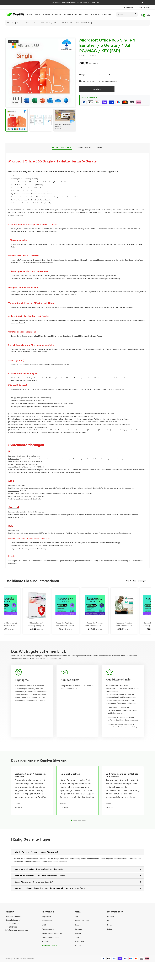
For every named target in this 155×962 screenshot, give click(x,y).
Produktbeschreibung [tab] (62, 148)
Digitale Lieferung (89, 81)
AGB (44, 925)
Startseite (10, 23)
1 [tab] (71, 820)
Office (28, 23)
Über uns (110, 916)
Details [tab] (100, 148)
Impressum (46, 916)
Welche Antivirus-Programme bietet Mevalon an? (36, 852)
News (109, 925)
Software (67, 14)
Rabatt (109, 929)
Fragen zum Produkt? (109, 81)
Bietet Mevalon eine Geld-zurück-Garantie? (34, 882)
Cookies (45, 942)
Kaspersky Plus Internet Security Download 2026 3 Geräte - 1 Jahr (136, 626)
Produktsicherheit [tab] (84, 148)
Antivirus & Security (43, 14)
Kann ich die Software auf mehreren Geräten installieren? (40, 875)
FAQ (108, 921)
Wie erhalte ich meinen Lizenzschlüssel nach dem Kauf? (39, 869)
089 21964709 (11, 927)
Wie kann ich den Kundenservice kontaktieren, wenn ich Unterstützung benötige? (50, 888)
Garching (129, 7)
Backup (58, 14)
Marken (78, 14)
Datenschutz (47, 921)
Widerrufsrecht (48, 929)
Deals (86, 14)
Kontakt (107, 14)
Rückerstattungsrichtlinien (52, 933)
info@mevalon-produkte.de (16, 930)
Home (29, 14)
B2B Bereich (96, 14)
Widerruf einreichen (51, 946)
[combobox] (127, 14)
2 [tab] (75, 820)
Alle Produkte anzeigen (136, 581)
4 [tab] (84, 820)
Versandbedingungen (50, 937)
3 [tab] (79, 820)
